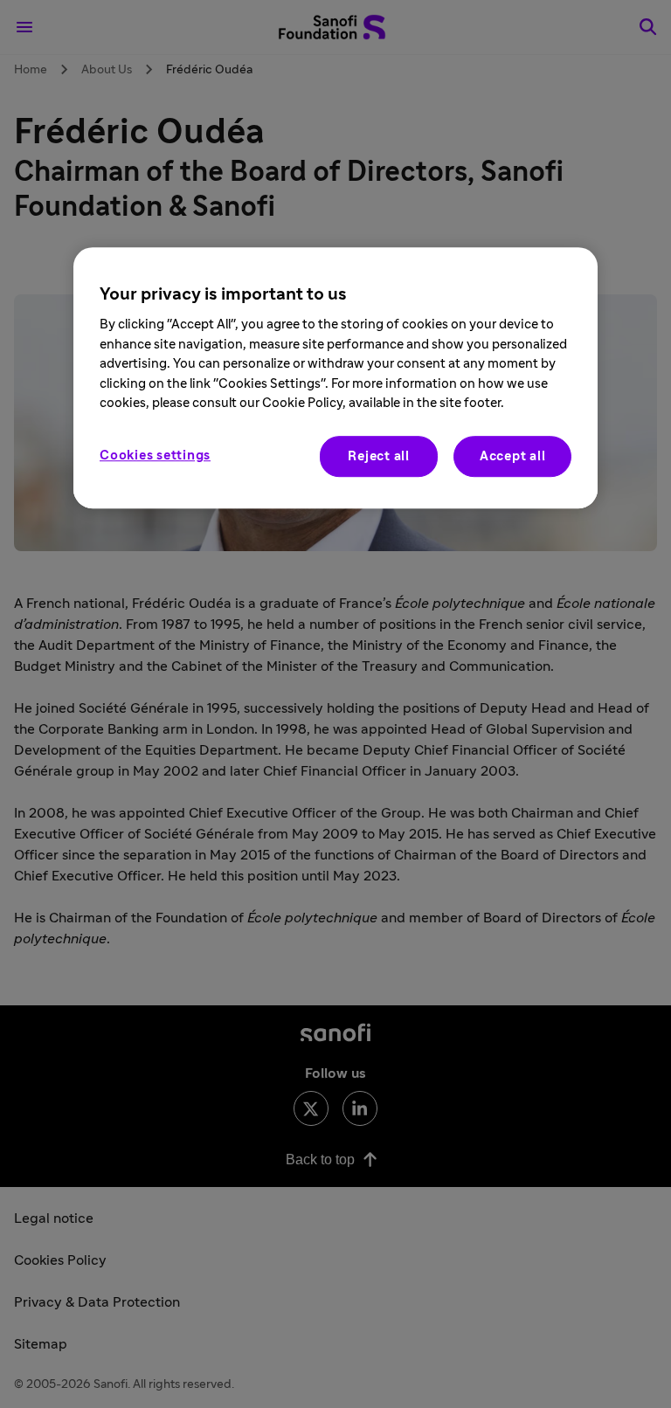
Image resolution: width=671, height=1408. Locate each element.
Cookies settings (155, 455)
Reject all (379, 456)
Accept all (513, 456)
